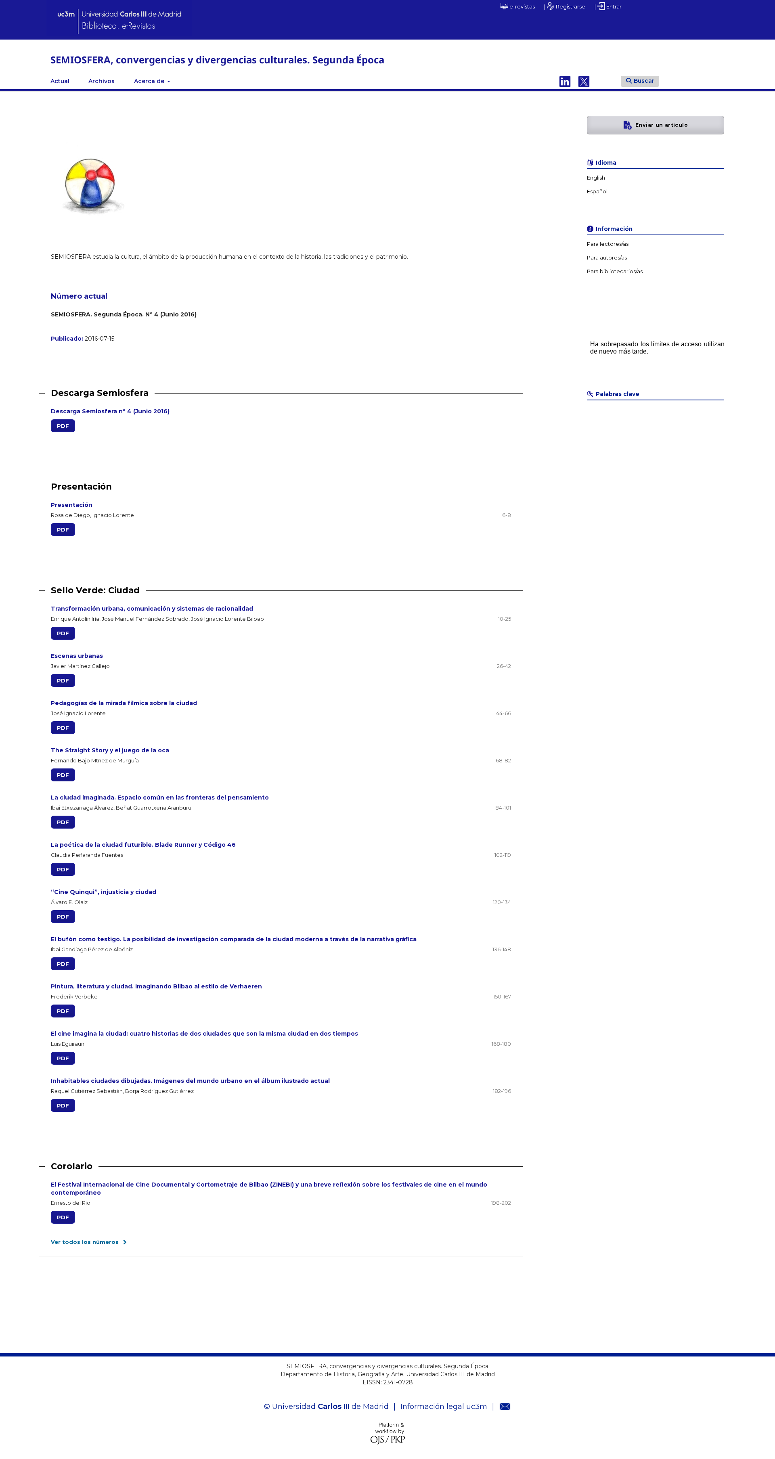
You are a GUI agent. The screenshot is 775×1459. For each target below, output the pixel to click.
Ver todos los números (85, 1242)
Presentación (71, 505)
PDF (63, 426)
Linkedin (565, 81)
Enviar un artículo (661, 125)
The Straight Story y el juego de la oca (110, 750)
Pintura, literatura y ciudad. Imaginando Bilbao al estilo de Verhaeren (156, 986)
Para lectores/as (607, 244)
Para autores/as (607, 258)
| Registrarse (564, 6)
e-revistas (521, 6)
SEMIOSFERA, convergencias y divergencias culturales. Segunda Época (217, 59)
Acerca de (150, 81)
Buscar (644, 80)
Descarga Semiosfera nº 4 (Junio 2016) (110, 411)
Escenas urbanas (77, 655)
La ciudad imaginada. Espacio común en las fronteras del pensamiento (160, 797)
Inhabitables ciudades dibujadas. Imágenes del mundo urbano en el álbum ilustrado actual (190, 1080)
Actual (59, 81)
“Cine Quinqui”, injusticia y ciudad (103, 892)
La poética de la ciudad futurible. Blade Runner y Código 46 (143, 844)
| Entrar (608, 6)
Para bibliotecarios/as (615, 271)
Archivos (101, 81)
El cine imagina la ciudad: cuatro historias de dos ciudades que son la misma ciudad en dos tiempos (204, 1033)
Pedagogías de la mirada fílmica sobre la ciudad (124, 703)
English (596, 178)
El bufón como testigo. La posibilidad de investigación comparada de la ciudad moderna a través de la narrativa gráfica (234, 939)
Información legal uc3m (443, 1406)
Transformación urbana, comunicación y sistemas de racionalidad (152, 608)
